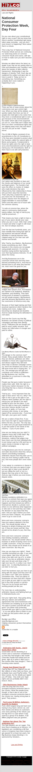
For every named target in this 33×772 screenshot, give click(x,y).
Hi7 (20, 757)
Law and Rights (17, 745)
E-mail (24, 757)
